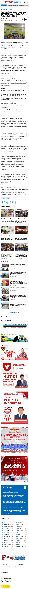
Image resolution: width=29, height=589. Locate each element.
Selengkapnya (13, 312)
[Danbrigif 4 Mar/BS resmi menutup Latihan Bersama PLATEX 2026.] (5, 290)
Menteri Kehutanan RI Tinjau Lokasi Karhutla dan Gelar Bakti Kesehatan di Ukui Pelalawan (13, 102)
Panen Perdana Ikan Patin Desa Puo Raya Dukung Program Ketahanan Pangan (14, 99)
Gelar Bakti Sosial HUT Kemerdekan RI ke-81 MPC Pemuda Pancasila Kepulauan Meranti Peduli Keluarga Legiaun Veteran (14, 512)
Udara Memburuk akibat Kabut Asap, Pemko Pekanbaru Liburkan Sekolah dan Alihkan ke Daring (14, 502)
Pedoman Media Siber (6, 566)
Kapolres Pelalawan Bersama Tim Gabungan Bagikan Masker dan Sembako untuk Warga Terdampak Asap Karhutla (7, 254)
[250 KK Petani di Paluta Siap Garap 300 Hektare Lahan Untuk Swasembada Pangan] (5, 275)
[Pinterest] (10, 202)
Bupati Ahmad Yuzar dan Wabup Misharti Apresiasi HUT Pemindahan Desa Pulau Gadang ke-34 (13, 91)
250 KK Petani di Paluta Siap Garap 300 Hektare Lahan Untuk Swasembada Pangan (18, 273)
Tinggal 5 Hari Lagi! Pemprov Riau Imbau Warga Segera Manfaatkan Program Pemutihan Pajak (7, 237)
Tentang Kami (4, 564)
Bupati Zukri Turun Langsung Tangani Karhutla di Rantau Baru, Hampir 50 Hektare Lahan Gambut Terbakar (13, 95)
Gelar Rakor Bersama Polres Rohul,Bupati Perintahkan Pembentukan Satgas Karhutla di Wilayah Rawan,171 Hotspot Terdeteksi (19, 281)
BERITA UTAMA (1, 305)
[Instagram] (5, 581)
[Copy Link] (16, 202)
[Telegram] (7, 202)
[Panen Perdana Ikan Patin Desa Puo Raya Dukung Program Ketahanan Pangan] (7, 213)
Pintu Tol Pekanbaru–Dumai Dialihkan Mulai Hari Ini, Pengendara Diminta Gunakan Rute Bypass (18, 304)
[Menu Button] (2, 2)
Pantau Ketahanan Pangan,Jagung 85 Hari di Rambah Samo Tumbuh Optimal (14, 106)
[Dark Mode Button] (24, 2)
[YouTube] (7, 581)
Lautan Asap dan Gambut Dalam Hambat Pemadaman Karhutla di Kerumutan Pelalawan (13, 110)
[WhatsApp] (13, 202)
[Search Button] (27, 2)
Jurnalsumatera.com (5, 575)
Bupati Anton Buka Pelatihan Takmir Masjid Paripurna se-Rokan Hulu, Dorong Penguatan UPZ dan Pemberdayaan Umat (21, 254)
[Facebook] (2, 202)
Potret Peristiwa (19, 585)
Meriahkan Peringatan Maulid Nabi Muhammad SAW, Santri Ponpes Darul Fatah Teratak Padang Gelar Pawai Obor (21, 237)
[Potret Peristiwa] (12, 2)
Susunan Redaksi (19, 564)
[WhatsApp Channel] (10, 581)
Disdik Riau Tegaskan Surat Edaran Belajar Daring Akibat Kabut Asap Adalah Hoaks (14, 491)
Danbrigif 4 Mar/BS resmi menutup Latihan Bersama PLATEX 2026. (18, 288)
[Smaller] (22, 19)
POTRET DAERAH (6, 198)
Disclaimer (17, 566)
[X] (5, 202)
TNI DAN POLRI (1, 290)
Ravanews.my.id (18, 575)
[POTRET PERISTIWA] (13, 557)
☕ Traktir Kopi (5, 586)
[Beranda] (1, 9)
